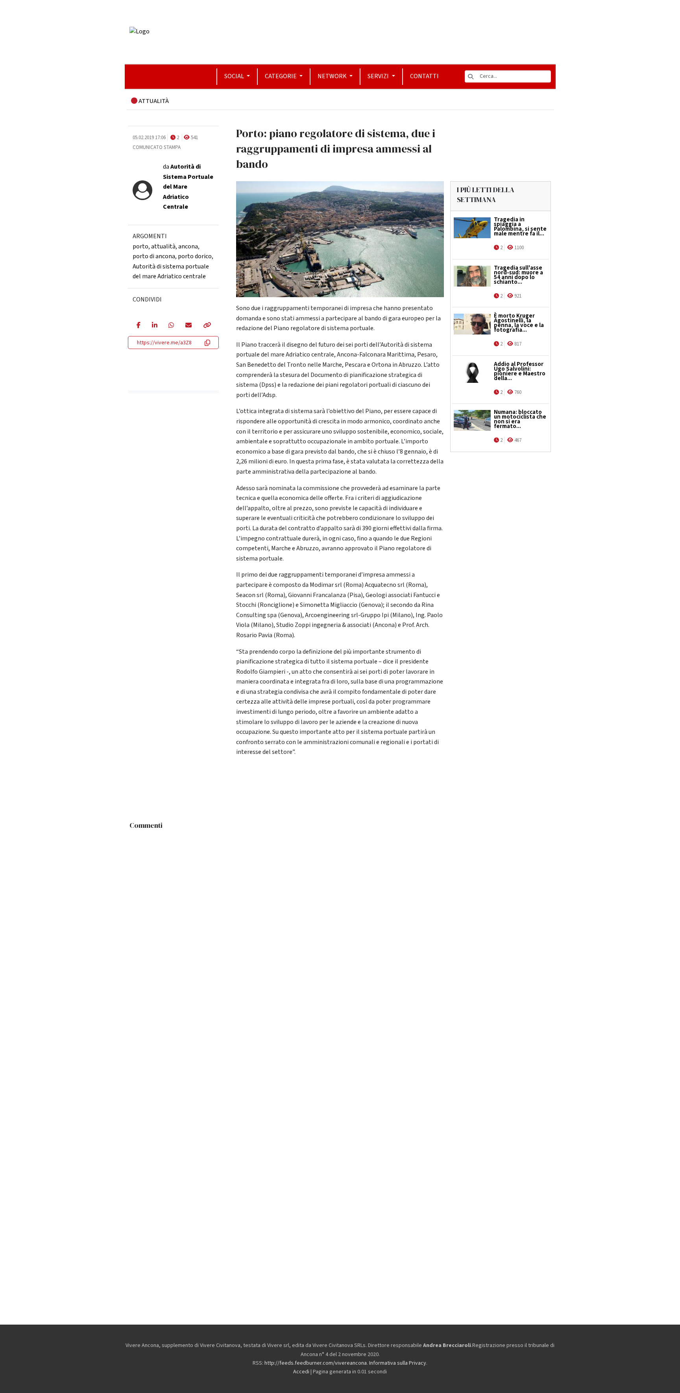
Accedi (301, 1372)
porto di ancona (154, 256)
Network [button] (333, 76)
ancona (188, 246)
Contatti (424, 76)
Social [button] (234, 76)
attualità (163, 246)
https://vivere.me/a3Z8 (164, 343)
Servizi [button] (379, 76)
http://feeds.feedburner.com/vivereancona (315, 1363)
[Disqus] (340, 931)
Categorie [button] (281, 76)
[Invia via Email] (188, 326)
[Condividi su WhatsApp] (170, 326)
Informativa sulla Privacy (397, 1363)
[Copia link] (206, 326)
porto (140, 246)
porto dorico (195, 256)
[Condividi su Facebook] (138, 326)
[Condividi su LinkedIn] (154, 326)
